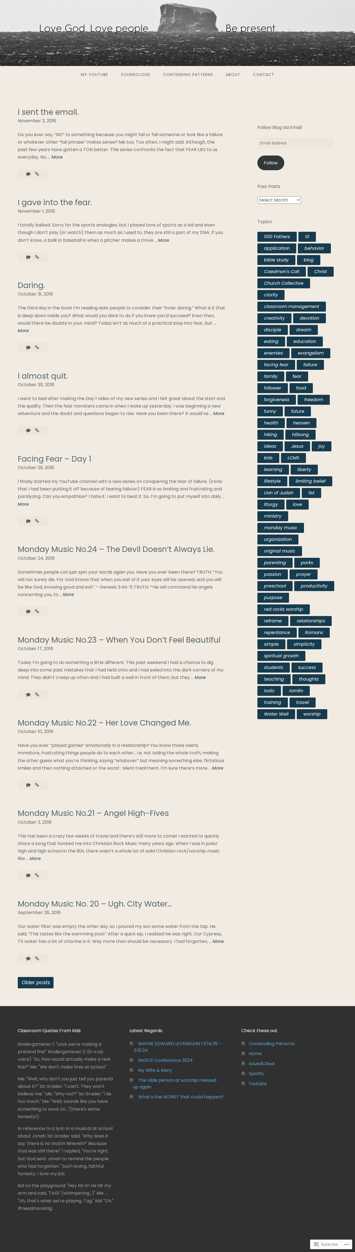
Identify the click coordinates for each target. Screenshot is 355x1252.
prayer (303, 574)
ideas (270, 446)
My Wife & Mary (155, 1070)
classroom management (291, 306)
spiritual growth (281, 656)
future (297, 411)
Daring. (31, 285)
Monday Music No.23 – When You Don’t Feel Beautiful (119, 640)
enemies (273, 353)
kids (268, 458)
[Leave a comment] (28, 174)
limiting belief (311, 481)
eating (271, 341)
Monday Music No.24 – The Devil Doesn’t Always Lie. (116, 549)
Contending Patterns (188, 74)
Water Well (276, 714)
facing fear (276, 365)
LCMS (293, 458)
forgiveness (276, 399)
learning (273, 469)
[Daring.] (37, 347)
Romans (314, 632)
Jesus (297, 446)
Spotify (256, 1073)
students (273, 667)
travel (302, 702)
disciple (272, 330)
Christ (320, 271)
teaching (274, 679)
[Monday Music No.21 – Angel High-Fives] (37, 875)
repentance (277, 632)
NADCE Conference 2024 (165, 1060)
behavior (314, 248)
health (271, 423)
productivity (314, 586)
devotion (309, 318)
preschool (275, 586)
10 (307, 236)
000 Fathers (277, 236)
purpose (273, 597)
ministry (273, 516)
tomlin (296, 691)
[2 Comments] (28, 430)
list (311, 493)
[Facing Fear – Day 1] (37, 521)
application (277, 248)
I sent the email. (48, 112)
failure (310, 365)
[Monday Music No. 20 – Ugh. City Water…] (37, 958)
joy (321, 446)
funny (270, 411)
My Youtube (94, 74)
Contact (263, 74)
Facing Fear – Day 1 (54, 459)
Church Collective (283, 283)
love (297, 504)
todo (269, 691)
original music (279, 551)
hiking (270, 434)
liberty (304, 469)
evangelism (311, 353)
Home (255, 1053)
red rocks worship (283, 609)
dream (303, 330)
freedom (313, 399)
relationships (311, 621)
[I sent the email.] (37, 174)
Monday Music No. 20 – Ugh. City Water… (95, 904)
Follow (271, 163)
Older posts (36, 982)
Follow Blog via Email (279, 127)
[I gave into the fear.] (37, 257)
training (272, 702)
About (233, 74)
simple (271, 644)
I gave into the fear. (55, 202)
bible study (276, 260)
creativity (274, 318)
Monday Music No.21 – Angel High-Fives (93, 813)
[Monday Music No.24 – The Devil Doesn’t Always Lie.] (37, 611)
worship (312, 714)
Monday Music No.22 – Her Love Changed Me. (104, 722)
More (57, 157)
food (301, 388)
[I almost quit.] (37, 430)
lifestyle (272, 481)
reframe (273, 621)
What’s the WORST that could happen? (181, 1097)
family (271, 376)
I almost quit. (43, 376)
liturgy (271, 504)
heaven (301, 423)
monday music (280, 528)
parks (307, 562)
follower (272, 388)
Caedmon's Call (281, 271)
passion (272, 574)
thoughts (309, 679)
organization (278, 539)
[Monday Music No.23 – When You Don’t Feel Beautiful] (37, 694)
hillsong (300, 434)
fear (297, 376)
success (307, 667)
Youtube (258, 1083)
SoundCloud (135, 74)
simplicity (304, 644)
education (304, 341)
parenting (275, 562)
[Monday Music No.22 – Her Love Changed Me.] (37, 785)
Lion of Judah (278, 493)
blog (309, 260)
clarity (271, 295)
